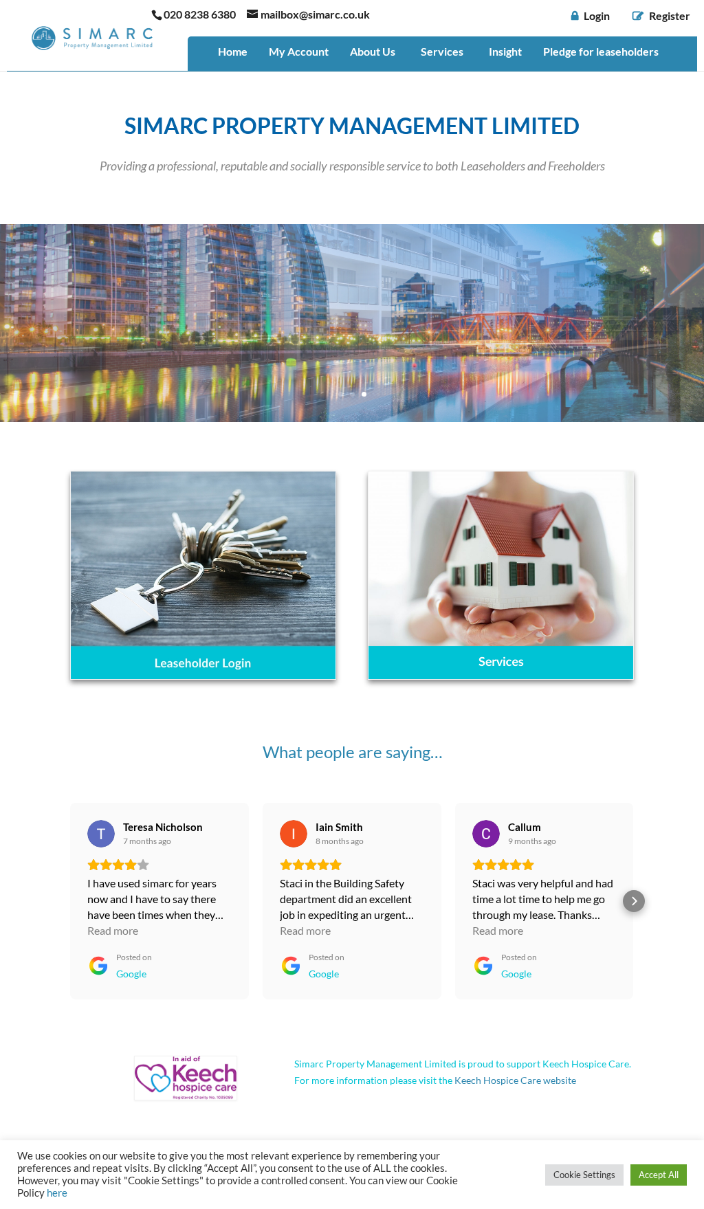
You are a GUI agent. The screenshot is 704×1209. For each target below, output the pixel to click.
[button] (70, 901)
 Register (661, 16)
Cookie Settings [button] (584, 1174)
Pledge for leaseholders (601, 51)
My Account (299, 51)
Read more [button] (112, 930)
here (57, 1193)
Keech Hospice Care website (515, 1080)
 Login (590, 16)
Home (233, 51)
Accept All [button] (659, 1174)
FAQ (229, 81)
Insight (505, 51)
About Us (372, 51)
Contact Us (288, 81)
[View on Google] (101, 833)
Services (442, 51)
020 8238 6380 (200, 14)
